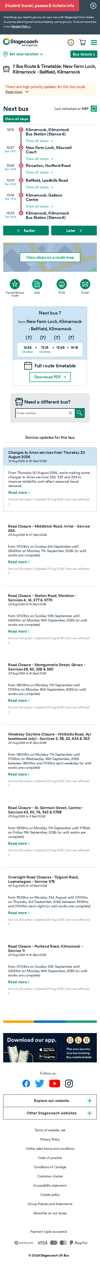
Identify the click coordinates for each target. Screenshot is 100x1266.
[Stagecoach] (20, 42)
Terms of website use (50, 1130)
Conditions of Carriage (50, 1167)
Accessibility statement (50, 1185)
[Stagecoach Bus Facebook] (26, 1083)
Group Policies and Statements (50, 1204)
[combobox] (50, 413)
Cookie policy (50, 1194)
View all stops (37, 141)
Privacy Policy (50, 1139)
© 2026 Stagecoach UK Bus (48, 1255)
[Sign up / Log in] (70, 42)
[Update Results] (94, 109)
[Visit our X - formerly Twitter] (39, 1083)
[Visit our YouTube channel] (54, 1083)
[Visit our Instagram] (69, 1083)
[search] (80, 413)
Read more (14, 92)
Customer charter (50, 1176)
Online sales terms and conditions (50, 1148)
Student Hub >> (21, 26)
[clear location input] (70, 413)
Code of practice (50, 1158)
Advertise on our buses (50, 1213)
